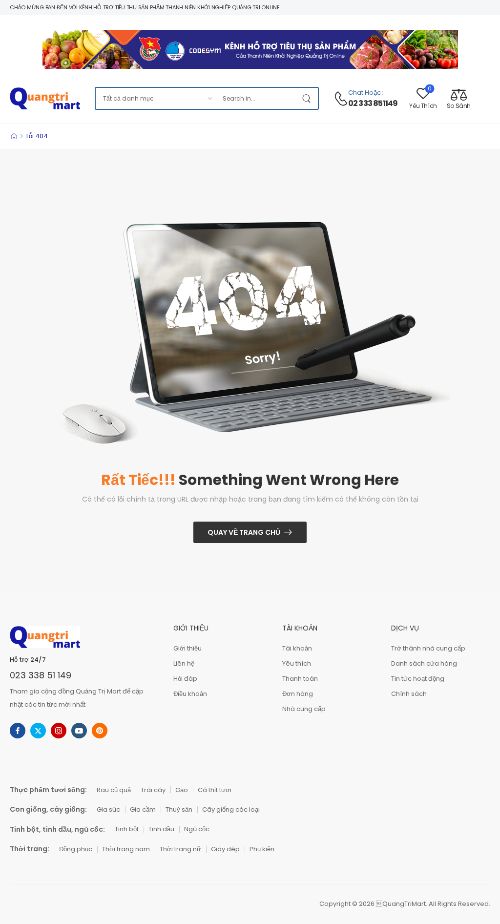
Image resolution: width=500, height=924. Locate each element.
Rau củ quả (114, 790)
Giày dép (225, 849)
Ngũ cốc (196, 829)
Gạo (181, 790)
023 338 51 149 (40, 675)
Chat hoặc (364, 92)
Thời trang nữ (180, 849)
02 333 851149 (373, 103)
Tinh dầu (161, 829)
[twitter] (38, 730)
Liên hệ (183, 663)
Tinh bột (127, 829)
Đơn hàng (297, 693)
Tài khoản (297, 648)
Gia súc (108, 809)
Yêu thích (296, 663)
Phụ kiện (262, 849)
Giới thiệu (187, 648)
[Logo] (45, 98)
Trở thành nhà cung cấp (428, 648)
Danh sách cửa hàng (424, 663)
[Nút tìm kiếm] (308, 98)
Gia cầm (143, 809)
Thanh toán (300, 678)
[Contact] (340, 98)
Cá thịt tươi (214, 790)
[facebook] (17, 730)
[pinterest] (99, 730)
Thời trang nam (126, 849)
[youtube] (79, 730)
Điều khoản (190, 693)
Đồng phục (75, 849)
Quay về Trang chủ (244, 532)
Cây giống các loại (231, 809)
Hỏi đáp (185, 678)
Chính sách (409, 693)
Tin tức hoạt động (417, 678)
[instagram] (58, 730)
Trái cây (153, 790)
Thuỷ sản (179, 809)
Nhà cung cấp (304, 709)
